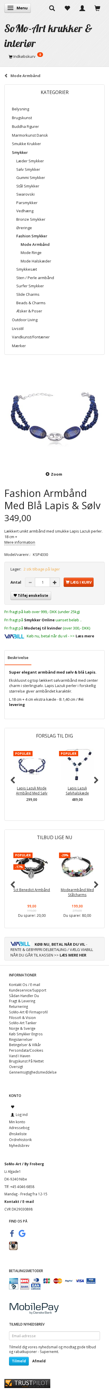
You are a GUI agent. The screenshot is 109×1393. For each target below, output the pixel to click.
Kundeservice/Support (27, 990)
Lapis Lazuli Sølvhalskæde (77, 790)
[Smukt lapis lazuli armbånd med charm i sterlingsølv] (54, 414)
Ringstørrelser (21, 1039)
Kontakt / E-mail (19, 1201)
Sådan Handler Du (24, 995)
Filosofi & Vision (22, 1017)
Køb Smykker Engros (26, 1034)
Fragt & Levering (22, 1001)
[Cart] (97, 7)
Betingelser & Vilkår (25, 1044)
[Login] (82, 7)
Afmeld (39, 1361)
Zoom (56, 474)
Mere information (19, 542)
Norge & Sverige (22, 1028)
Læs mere (85, 636)
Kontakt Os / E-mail (24, 984)
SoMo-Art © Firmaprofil (28, 1012)
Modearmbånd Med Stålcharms (77, 892)
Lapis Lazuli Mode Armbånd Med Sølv (31, 790)
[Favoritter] (67, 7)
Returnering (18, 1006)
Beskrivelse (18, 657)
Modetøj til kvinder (43, 628)
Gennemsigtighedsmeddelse (33, 1072)
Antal (16, 582)
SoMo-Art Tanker (23, 1022)
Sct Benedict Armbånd (31, 889)
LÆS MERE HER (73, 955)
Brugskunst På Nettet (26, 1061)
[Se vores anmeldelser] (27, 1383)
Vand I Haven (19, 1055)
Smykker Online (39, 619)
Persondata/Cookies (26, 1050)
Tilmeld (19, 1361)
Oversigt (16, 1066)
